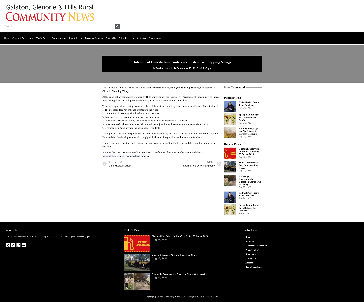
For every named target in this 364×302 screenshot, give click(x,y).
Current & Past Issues (22, 38)
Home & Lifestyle (138, 38)
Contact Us (111, 38)
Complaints (250, 254)
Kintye (215, 297)
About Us (249, 241)
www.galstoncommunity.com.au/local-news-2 (125, 156)
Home (7, 38)
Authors (249, 263)
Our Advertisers (58, 38)
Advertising (74, 38)
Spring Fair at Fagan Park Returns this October (249, 117)
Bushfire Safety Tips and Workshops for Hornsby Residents (248, 131)
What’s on (40, 38)
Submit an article (253, 267)
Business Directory (94, 38)
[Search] (117, 26)
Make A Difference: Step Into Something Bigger (248, 165)
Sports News (155, 38)
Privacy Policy (252, 250)
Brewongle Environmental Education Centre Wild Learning (179, 274)
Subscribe (123, 38)
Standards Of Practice (256, 246)
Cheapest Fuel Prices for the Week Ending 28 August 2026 (249, 151)
